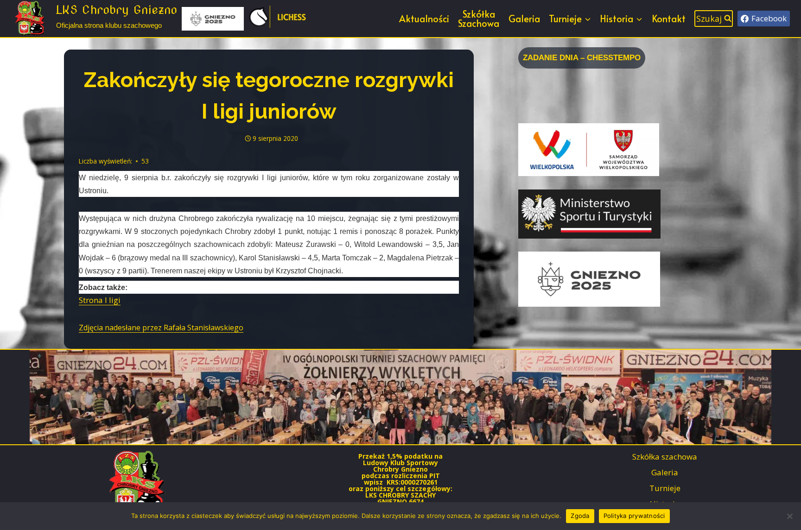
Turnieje (664, 488)
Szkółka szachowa (664, 456)
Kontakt (669, 18)
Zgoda (580, 515)
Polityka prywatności (634, 515)
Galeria (524, 18)
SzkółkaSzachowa (478, 18)
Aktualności (424, 18)
